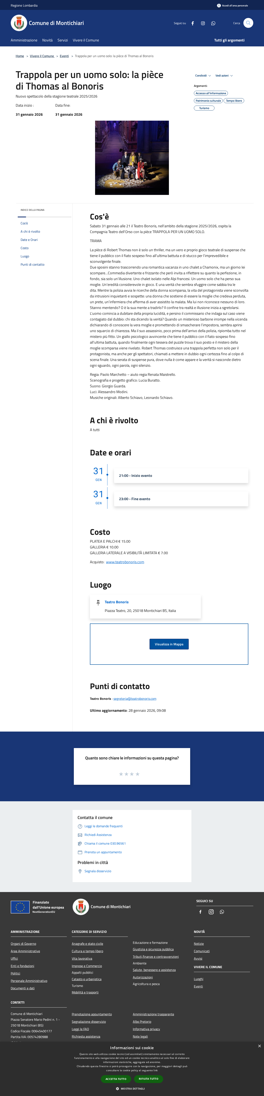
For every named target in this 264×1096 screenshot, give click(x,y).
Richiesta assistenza (86, 1036)
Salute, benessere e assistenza (154, 969)
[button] (132, 1088)
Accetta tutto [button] (116, 1079)
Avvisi (198, 958)
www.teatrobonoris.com (125, 562)
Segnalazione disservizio (89, 1021)
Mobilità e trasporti (85, 992)
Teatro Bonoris (117, 602)
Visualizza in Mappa (169, 644)
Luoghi (198, 978)
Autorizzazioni (143, 977)
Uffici (14, 958)
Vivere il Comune (42, 55)
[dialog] (132, 1069)
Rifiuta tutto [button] (148, 1079)
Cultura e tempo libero (87, 951)
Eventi (64, 55)
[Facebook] (191, 23)
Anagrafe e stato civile (87, 943)
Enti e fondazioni (22, 965)
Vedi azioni (222, 75)
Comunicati (202, 951)
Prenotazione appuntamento (92, 1014)
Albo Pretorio (142, 1021)
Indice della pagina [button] (32, 210)
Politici (15, 973)
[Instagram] (201, 23)
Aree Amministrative (25, 951)
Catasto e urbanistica (86, 979)
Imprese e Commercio (87, 965)
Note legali (140, 1036)
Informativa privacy (146, 1028)
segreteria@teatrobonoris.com (134, 698)
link (155, 1070)
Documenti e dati (23, 988)
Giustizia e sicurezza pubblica (153, 949)
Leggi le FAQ (80, 1028)
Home (20, 55)
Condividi (201, 75)
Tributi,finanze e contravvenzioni (156, 956)
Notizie (199, 943)
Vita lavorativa (82, 958)
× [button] (259, 1046)
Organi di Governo (23, 943)
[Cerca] (248, 23)
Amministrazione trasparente (153, 1014)
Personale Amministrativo (29, 980)
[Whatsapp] (211, 23)
